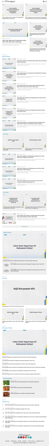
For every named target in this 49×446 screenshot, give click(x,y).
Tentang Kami (14, 441)
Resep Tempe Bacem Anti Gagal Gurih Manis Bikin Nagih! (22, 393)
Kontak (19, 441)
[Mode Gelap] (44, 1)
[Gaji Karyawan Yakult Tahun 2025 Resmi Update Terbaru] (13, 141)
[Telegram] (31, 437)
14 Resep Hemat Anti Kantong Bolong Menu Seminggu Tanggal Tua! (25, 381)
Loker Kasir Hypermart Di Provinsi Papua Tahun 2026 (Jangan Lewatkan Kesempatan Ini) (30, 181)
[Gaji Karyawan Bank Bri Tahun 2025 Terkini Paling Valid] (13, 314)
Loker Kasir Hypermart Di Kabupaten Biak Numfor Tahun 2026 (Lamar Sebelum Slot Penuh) (30, 156)
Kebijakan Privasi (40, 441)
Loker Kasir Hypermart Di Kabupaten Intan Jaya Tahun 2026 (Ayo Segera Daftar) (22, 412)
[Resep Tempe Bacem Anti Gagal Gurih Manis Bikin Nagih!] (6, 394)
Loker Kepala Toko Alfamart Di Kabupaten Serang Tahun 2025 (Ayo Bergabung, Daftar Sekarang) (31, 216)
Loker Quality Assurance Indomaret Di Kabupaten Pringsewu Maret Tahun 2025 (38, 34)
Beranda (7, 441)
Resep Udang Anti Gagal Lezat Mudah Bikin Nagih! (21, 387)
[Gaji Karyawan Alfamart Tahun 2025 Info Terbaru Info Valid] (35, 141)
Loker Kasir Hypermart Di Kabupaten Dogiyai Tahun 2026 (17, 409)
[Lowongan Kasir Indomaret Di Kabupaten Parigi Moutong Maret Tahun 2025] (9, 113)
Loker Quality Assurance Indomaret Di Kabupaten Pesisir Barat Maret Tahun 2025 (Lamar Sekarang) (13, 18)
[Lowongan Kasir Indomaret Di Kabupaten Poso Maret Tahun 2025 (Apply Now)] (36, 10)
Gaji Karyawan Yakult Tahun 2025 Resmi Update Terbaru (11, 149)
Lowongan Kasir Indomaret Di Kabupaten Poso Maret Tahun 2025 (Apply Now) (35, 18)
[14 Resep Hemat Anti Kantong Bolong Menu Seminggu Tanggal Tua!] (6, 382)
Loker (3, 38)
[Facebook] (19, 437)
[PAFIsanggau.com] (9, 1)
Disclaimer (24, 441)
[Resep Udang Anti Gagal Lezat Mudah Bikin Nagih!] (6, 388)
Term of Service (31, 441)
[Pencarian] (46, 1)
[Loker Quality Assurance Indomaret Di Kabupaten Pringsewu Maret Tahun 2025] (38, 27)
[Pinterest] (23, 437)
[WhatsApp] (28, 437)
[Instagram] (26, 437)
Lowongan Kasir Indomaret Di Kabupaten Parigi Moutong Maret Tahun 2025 (18, 360)
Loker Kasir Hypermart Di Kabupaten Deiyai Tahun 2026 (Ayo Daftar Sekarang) (14, 41)
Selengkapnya (25, 226)
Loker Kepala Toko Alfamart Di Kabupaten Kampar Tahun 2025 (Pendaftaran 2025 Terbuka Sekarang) (24, 422)
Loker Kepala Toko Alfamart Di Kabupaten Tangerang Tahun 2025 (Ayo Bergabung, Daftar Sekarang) (24, 426)
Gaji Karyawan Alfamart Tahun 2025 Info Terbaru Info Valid (34, 149)
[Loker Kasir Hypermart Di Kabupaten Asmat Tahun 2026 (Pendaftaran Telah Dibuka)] (9, 171)
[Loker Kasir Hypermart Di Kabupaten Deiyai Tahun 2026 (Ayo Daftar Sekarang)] (15, 30)
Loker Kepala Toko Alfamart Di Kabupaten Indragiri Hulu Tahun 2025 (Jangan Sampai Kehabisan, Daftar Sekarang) (26, 417)
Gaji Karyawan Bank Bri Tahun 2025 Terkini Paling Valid (12, 322)
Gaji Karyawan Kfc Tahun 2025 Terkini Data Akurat (13, 306)
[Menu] (3, 1)
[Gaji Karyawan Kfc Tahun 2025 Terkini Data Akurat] (24, 292)
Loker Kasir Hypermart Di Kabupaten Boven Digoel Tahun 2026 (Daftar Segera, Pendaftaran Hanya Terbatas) (31, 123)
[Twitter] (21, 437)
